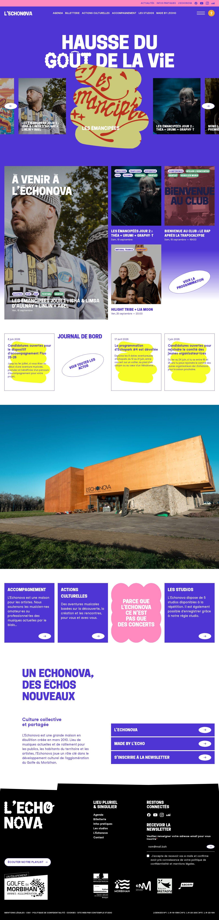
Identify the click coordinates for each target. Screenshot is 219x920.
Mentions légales (14, 913)
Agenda (58, 13)
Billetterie (72, 13)
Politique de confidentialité (48, 913)
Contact (98, 837)
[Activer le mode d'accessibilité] (211, 13)
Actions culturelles (96, 13)
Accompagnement (124, 13)
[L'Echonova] (18, 13)
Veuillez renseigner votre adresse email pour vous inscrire (179, 837)
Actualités (147, 3)
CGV (28, 913)
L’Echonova (185, 3)
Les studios (146, 13)
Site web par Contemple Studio (94, 913)
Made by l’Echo (166, 13)
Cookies (71, 913)
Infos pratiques (166, 3)
